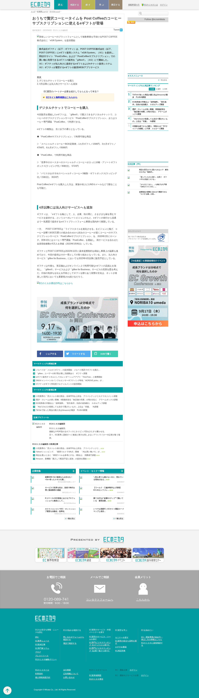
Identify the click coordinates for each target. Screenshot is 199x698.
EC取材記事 (40, 644)
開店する (115, 5)
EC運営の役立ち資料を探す (126, 642)
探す (88, 5)
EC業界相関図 (95, 675)
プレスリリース (41, 656)
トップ (33, 11)
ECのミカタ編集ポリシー (46, 659)
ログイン (145, 675)
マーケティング (55, 11)
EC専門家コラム (42, 648)
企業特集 (36, 471)
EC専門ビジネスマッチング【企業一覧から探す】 (100, 649)
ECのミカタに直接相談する (152, 644)
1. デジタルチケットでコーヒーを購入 (55, 80)
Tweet (116, 30)
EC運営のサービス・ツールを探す (100, 638)
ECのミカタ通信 (96, 679)
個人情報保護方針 (42, 677)
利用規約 (39, 674)
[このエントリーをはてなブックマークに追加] (121, 30)
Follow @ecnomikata (155, 19)
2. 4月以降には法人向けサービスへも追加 (57, 84)
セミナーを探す (121, 637)
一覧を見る (71, 519)
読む (61, 5)
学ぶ (102, 5)
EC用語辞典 (120, 651)
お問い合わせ (69, 677)
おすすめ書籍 (121, 647)
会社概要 (67, 670)
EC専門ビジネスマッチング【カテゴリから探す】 (100, 643)
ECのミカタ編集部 (57, 424)
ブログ (38, 652)
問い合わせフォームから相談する (73, 638)
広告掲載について (70, 674)
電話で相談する (69, 643)
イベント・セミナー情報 (92, 471)
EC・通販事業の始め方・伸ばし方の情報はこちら (152, 638)
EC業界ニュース (42, 11)
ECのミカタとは (42, 670)
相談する (74, 5)
